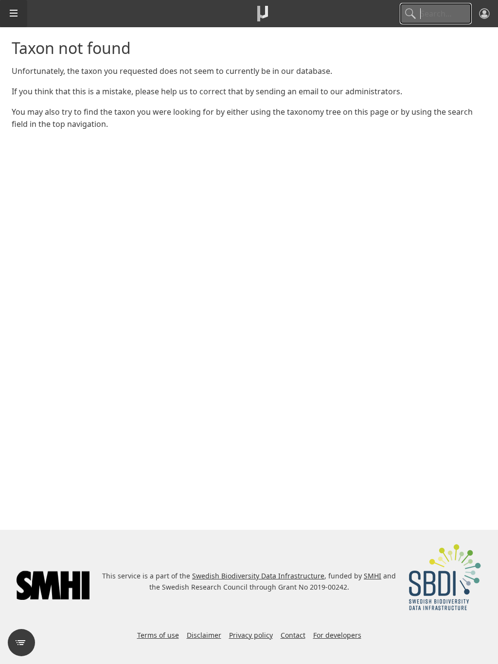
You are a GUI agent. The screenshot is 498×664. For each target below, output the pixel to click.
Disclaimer (204, 635)
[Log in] (484, 13)
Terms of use (158, 635)
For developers (337, 635)
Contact (293, 635)
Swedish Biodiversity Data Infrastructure (258, 575)
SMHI (372, 575)
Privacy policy (251, 635)
